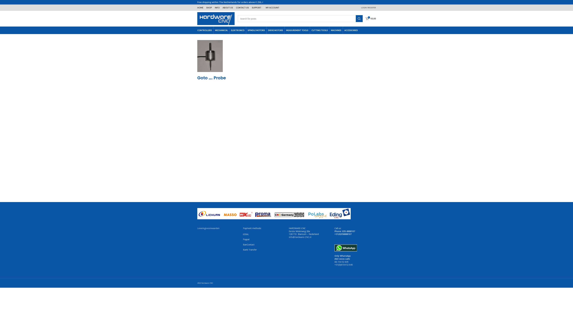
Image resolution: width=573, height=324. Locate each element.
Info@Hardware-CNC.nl (300, 237)
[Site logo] (216, 18)
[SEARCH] (359, 18)
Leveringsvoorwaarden (208, 228)
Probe (220, 78)
